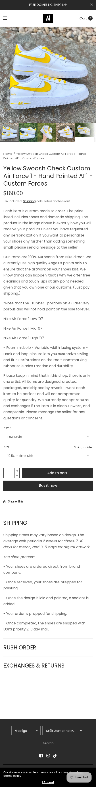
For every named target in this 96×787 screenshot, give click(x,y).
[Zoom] (48, 75)
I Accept (48, 782)
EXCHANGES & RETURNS (34, 665)
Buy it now (48, 485)
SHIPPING (15, 523)
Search (48, 743)
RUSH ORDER (19, 647)
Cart (83, 18)
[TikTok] (55, 756)
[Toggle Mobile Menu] (8, 18)
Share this (15, 501)
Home (7, 154)
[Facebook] (41, 756)
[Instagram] (48, 756)
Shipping (29, 201)
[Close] (91, 4)
